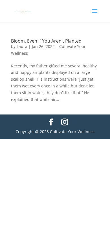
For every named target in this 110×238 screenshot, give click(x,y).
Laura (22, 46)
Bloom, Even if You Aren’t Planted (46, 41)
